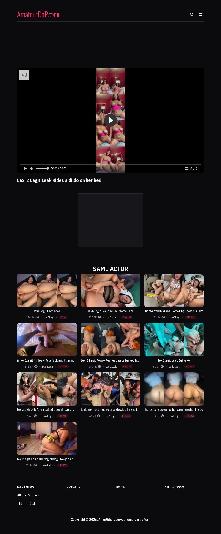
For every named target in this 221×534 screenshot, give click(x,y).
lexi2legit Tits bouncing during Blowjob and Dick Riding (53, 459)
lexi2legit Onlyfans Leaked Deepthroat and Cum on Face (54, 410)
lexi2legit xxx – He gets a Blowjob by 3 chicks (111, 410)
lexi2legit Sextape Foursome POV (110, 311)
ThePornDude (26, 503)
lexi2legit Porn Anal (47, 311)
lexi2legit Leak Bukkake (174, 360)
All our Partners (28, 495)
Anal (63, 317)
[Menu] (201, 14)
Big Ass (127, 317)
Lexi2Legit (48, 317)
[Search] (191, 14)
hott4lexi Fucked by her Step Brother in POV (174, 410)
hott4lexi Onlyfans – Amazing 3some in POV (174, 311)
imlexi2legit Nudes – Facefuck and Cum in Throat (49, 360)
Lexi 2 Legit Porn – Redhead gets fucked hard (111, 360)
